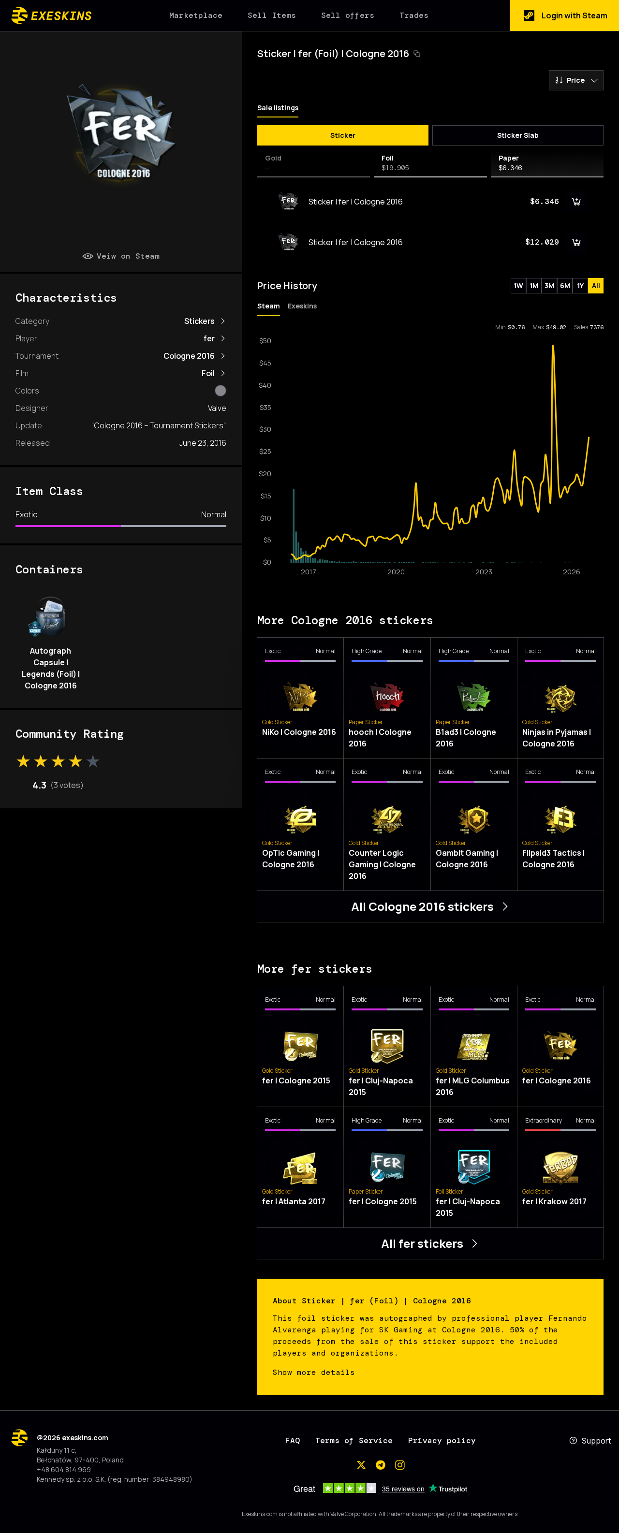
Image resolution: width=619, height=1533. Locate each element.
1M (534, 285)
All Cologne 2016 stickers (422, 906)
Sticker (342, 135)
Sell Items (272, 15)
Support (596, 1440)
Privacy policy (442, 1440)
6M (565, 285)
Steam (268, 305)
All (596, 285)
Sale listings (277, 107)
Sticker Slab (518, 135)
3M (549, 285)
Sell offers (347, 15)
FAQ (292, 1440)
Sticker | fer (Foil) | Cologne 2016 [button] (333, 53)
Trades (413, 15)
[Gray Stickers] (220, 390)
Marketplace (195, 15)
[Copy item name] (417, 53)
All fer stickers (422, 1243)
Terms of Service (354, 1440)
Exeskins (302, 305)
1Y (580, 285)
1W (518, 285)
